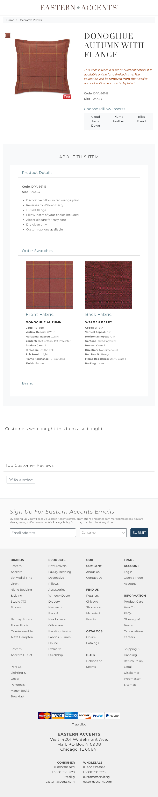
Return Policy (133, 661)
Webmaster (132, 679)
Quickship (55, 655)
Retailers (92, 595)
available (56, 229)
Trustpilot (79, 724)
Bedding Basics (59, 631)
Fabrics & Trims (59, 637)
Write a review (21, 479)
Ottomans (55, 625)
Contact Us (94, 578)
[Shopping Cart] (152, 7)
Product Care (133, 601)
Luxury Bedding (59, 572)
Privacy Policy (61, 522)
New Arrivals (57, 566)
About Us (93, 572)
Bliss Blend (141, 119)
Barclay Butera (21, 619)
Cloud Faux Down (95, 121)
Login (128, 572)
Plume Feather (118, 119)
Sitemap (130, 685)
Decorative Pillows (30, 20)
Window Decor (59, 595)
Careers (129, 637)
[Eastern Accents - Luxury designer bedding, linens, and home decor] (79, 7)
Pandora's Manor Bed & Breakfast (20, 690)
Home (10, 20)
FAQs (128, 613)
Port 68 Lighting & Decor (18, 673)
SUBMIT (139, 533)
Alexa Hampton (22, 637)
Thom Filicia (19, 625)
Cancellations (133, 631)
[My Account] (149, 7)
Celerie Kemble (22, 631)
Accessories (56, 589)
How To (129, 607)
